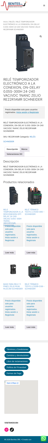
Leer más (9, 252)
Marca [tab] (24, 149)
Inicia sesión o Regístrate (27, 112)
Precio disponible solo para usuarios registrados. (13, 230)
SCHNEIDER (8, 141)
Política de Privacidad (16, 367)
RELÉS (12, 22)
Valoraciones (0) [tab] (14, 154)
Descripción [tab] (12, 149)
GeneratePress (38, 439)
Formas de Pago (14, 373)
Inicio (5, 22)
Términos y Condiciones (17, 349)
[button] (41, 36)
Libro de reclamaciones (17, 361)
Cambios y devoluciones (18, 355)
